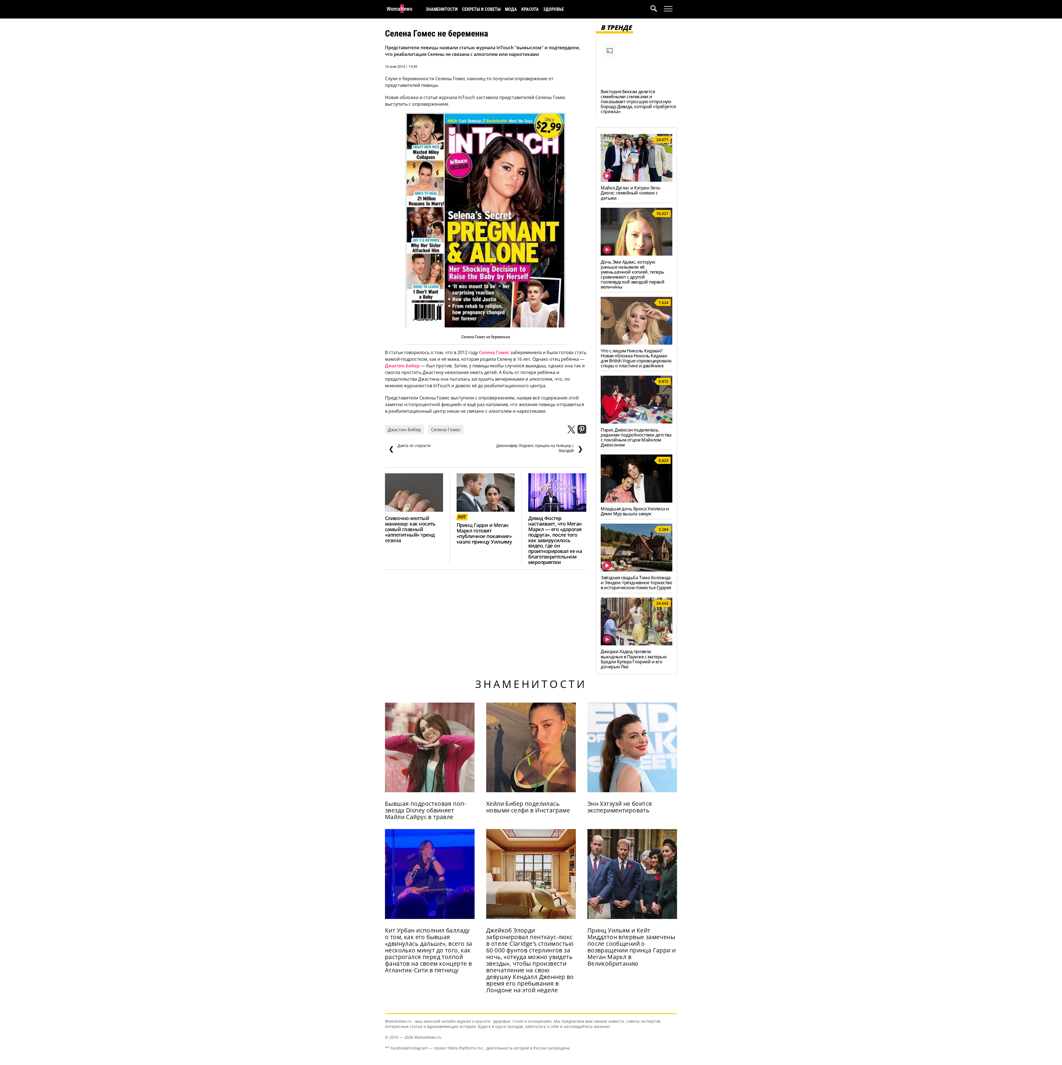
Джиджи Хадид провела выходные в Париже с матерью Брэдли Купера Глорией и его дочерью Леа (633, 658)
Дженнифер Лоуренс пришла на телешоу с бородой (539, 448)
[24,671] (636, 180)
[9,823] (636, 501)
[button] (657, 9)
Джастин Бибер (402, 366)
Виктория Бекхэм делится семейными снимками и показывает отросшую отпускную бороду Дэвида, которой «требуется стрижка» (638, 102)
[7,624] (636, 343)
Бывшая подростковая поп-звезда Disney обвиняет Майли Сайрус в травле (425, 810)
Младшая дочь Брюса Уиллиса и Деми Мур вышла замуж (635, 511)
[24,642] (636, 644)
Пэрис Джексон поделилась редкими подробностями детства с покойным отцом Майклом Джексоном (636, 437)
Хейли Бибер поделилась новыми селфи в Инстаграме (528, 807)
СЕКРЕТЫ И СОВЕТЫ (481, 9)
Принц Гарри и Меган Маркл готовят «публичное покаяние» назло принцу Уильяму (484, 533)
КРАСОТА (530, 9)
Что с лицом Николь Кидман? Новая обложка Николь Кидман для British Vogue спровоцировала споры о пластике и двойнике (636, 358)
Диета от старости (410, 448)
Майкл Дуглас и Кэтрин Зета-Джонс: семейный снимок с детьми (631, 193)
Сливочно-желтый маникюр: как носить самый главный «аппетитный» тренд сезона (410, 529)
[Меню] (668, 8)
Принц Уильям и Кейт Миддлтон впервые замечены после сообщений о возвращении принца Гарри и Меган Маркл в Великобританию (631, 946)
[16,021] (636, 254)
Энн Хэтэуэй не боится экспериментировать (619, 807)
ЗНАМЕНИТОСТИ (442, 9)
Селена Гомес (494, 352)
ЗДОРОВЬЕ (553, 9)
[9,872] (636, 422)
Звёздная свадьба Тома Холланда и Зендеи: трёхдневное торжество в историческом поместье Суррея (636, 583)
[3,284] (636, 570)
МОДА (511, 9)
